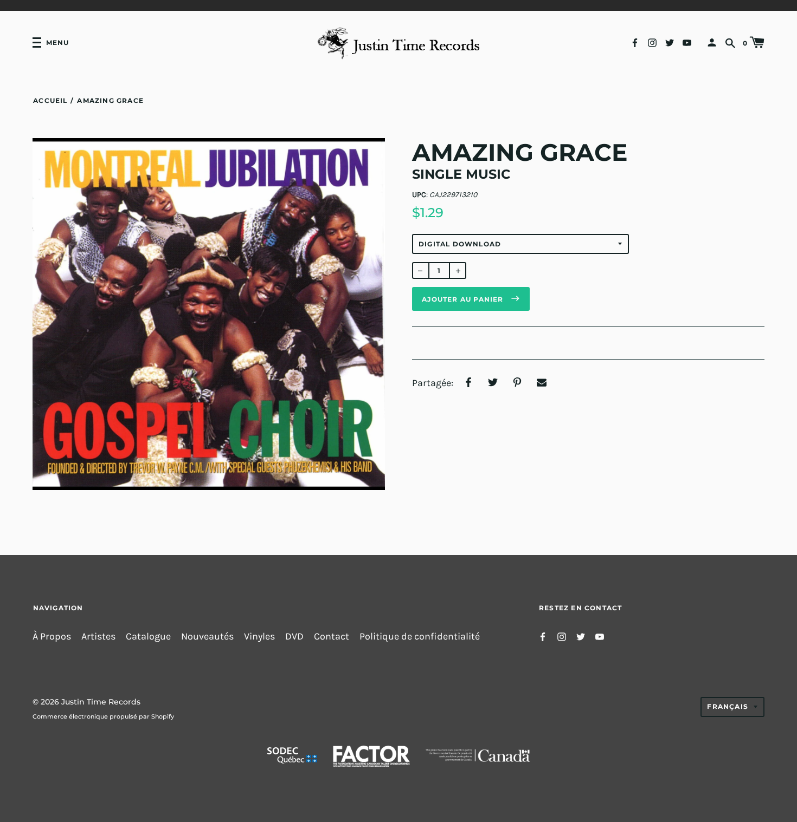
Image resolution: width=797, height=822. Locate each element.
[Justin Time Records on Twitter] (669, 42)
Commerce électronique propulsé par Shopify (103, 716)
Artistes (98, 636)
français (727, 706)
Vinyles (259, 636)
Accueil (50, 100)
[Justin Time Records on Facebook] (635, 42)
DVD (294, 636)
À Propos (52, 636)
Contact (331, 636)
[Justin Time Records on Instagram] (652, 42)
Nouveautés (207, 636)
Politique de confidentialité (419, 636)
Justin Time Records (100, 702)
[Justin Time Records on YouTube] (687, 42)
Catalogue (148, 636)
